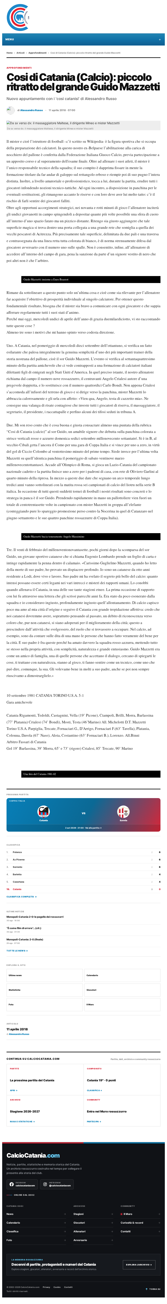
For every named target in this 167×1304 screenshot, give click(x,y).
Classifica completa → (22, 896)
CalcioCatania (33, 1155)
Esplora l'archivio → (139, 1264)
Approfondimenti (37, 52)
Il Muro (90, 1004)
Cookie (57, 1287)
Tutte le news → (17, 951)
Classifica (12, 1231)
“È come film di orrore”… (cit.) (24, 928)
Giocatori (91, 990)
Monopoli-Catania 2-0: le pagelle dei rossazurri (35, 916)
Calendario (92, 975)
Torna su (154, 1289)
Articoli (21, 52)
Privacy (46, 1287)
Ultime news (15, 975)
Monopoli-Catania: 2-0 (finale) (25, 939)
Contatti (125, 1231)
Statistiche (14, 990)
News (10, 1214)
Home (10, 52)
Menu (9, 39)
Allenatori (79, 1231)
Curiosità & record (132, 1222)
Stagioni (78, 1214)
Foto (11, 1004)
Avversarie (80, 1240)
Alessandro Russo (31, 110)
